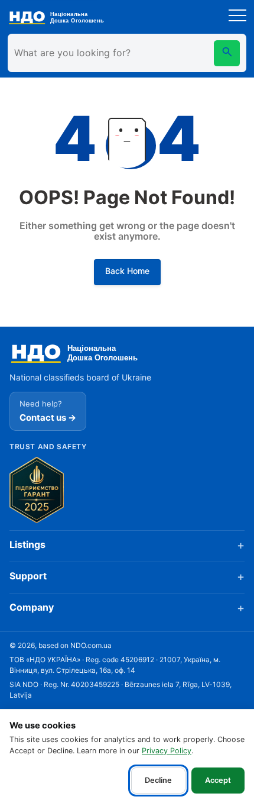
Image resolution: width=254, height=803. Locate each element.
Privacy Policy (166, 750)
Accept (218, 780)
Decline (158, 780)
